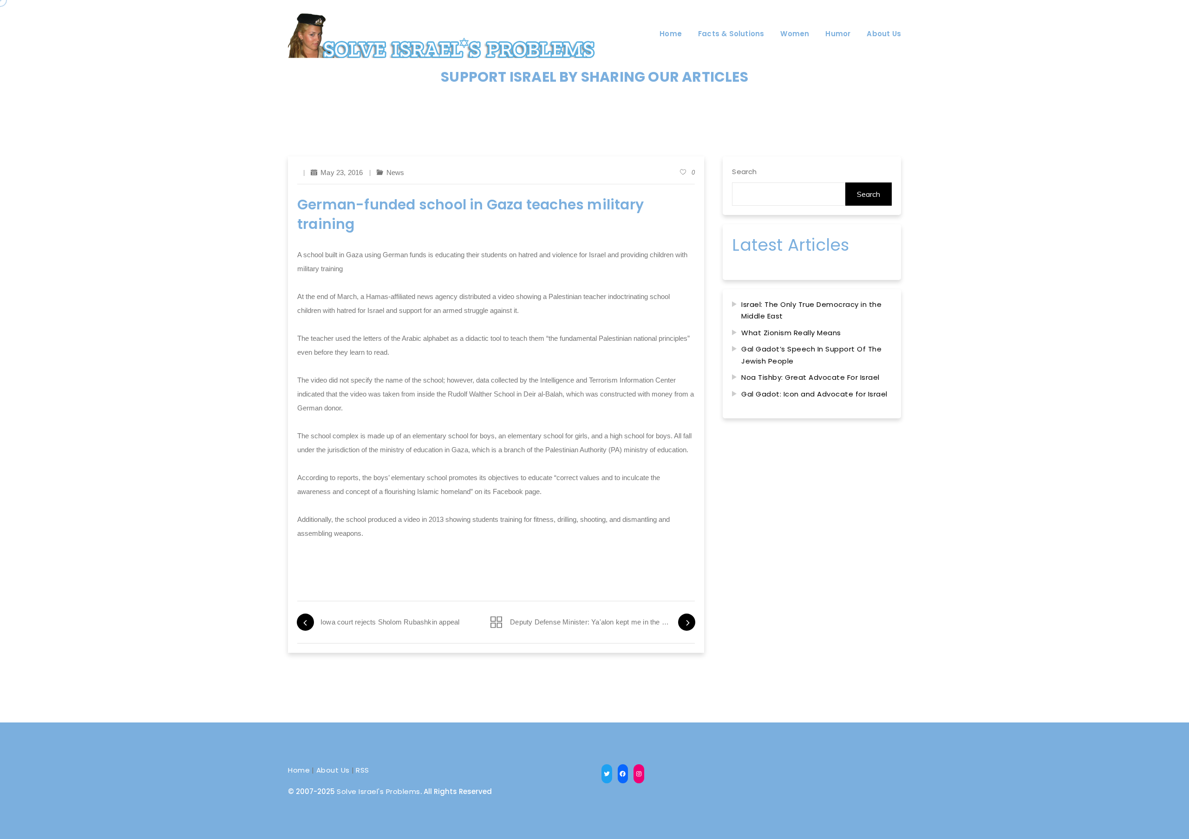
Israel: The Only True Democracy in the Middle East (811, 310)
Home (299, 770)
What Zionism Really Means (791, 333)
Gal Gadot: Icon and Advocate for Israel (814, 394)
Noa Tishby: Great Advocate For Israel (810, 377)
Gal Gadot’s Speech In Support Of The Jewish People (811, 355)
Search (744, 171)
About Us (333, 770)
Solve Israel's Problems (378, 791)
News (395, 172)
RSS (362, 770)
